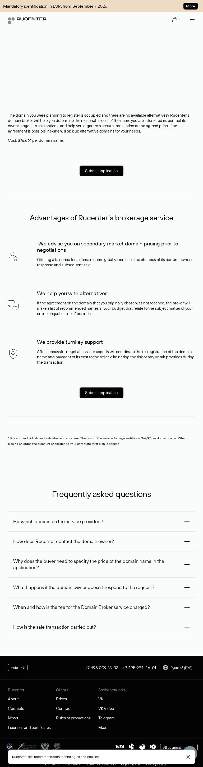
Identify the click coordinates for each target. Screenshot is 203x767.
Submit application (101, 170)
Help (14, 667)
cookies (93, 757)
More (190, 6)
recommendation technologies (57, 757)
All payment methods (179, 747)
